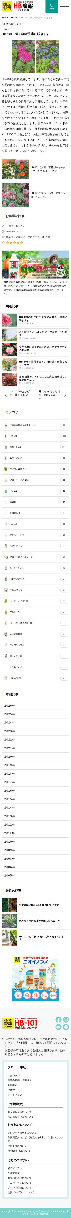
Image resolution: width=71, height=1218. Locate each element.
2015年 (9, 799)
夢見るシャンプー (37, 535)
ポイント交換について (20, 1187)
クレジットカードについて (22, 1132)
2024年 (9, 722)
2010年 (9, 841)
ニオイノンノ (37, 458)
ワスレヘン (37, 612)
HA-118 (37, 524)
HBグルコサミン (37, 579)
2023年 (9, 731)
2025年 (9, 714)
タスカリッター (37, 590)
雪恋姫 (37, 502)
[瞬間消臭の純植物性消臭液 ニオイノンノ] (35, 978)
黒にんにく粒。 (37, 656)
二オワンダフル (37, 645)
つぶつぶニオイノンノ (37, 469)
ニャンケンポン (37, 568)
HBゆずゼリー (37, 678)
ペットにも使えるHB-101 (37, 623)
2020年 (9, 756)
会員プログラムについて (21, 1192)
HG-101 (37, 491)
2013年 (9, 816)
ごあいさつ (14, 1075)
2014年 (9, 807)
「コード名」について (20, 1182)
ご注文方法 (14, 1173)
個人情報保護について (20, 1112)
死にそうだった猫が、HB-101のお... (49, 395)
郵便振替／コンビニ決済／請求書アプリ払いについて (35, 1139)
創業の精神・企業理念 (20, 1080)
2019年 (9, 765)
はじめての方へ (18, 1160)
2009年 (9, 850)
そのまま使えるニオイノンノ (37, 425)
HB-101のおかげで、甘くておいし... (19, 395)
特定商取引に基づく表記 (21, 1117)
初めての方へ (15, 1168)
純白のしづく (37, 513)
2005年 (9, 875)
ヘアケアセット (37, 546)
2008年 (9, 858)
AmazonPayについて (19, 1150)
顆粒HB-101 (37, 447)
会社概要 (12, 1085)
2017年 (9, 782)
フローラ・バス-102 (37, 480)
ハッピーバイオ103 (37, 601)
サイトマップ (15, 1094)
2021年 (9, 748)
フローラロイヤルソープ (37, 557)
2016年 (9, 790)
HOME (5, 18)
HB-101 (14, 18)
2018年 (9, 773)
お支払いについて (20, 1124)
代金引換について (17, 1145)
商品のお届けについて (20, 1178)
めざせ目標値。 (37, 634)
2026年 (9, 705)
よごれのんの (37, 667)
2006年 (9, 867)
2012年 (9, 824)
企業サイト (14, 1089)
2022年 (9, 739)
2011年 (9, 833)
